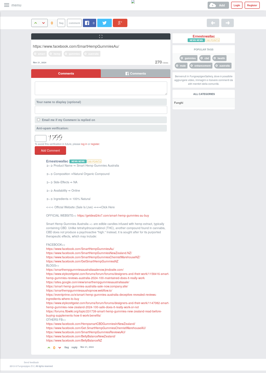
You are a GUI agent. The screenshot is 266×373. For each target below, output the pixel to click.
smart (41, 54)
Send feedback (31, 362)
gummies (74, 54)
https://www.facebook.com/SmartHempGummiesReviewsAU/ (86, 332)
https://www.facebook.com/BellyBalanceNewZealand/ (81, 336)
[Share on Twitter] (104, 23)
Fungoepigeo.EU (25, 366)
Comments (66, 73)
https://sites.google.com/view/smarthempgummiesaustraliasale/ (87, 282)
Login (237, 5)
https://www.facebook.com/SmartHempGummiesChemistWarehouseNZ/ (93, 257)
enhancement (203, 65)
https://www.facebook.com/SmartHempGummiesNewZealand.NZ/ (89, 253)
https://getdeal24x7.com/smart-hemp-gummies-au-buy (113, 215)
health (221, 58)
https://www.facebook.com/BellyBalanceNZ (74, 340)
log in (84, 144)
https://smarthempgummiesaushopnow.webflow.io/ (79, 290)
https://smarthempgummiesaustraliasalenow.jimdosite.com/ (85, 269)
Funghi (178, 103)
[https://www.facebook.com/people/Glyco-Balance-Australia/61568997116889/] (213, 23)
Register (252, 5)
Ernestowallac (204, 36)
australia (93, 54)
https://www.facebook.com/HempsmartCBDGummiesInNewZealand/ (90, 324)
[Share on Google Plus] (120, 23)
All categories (204, 94)
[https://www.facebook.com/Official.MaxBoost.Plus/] (227, 23)
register (95, 144)
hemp (57, 54)
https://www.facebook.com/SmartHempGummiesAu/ (80, 249)
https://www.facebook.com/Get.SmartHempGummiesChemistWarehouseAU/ (96, 328)
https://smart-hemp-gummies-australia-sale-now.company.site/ (87, 286)
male (183, 65)
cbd (206, 58)
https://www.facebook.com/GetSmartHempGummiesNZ (82, 261)
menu (16, 5)
